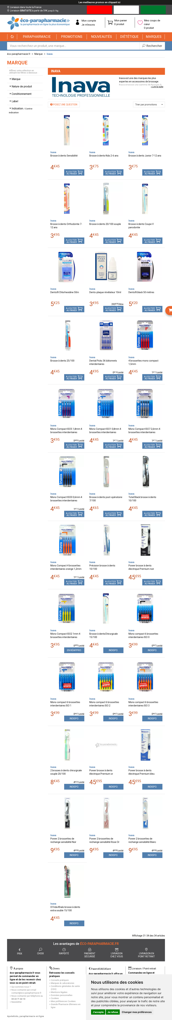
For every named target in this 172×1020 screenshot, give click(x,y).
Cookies (55, 998)
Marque (38, 54)
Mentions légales (59, 992)
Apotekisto (25, 1016)
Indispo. (113, 650)
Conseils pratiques (60, 980)
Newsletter (16, 1002)
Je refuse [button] (113, 1012)
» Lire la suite (157, 86)
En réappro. (74, 650)
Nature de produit (22, 86)
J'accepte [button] (98, 1012)
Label (15, 101)
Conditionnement (21, 93)
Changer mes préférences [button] (137, 1012)
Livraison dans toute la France (25, 7)
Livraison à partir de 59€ (34, 10)
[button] (37, 37)
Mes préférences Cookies (63, 1001)
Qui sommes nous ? (21, 987)
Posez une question (65, 104)
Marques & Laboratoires (62, 983)
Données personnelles (61, 995)
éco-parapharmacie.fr (18, 54)
